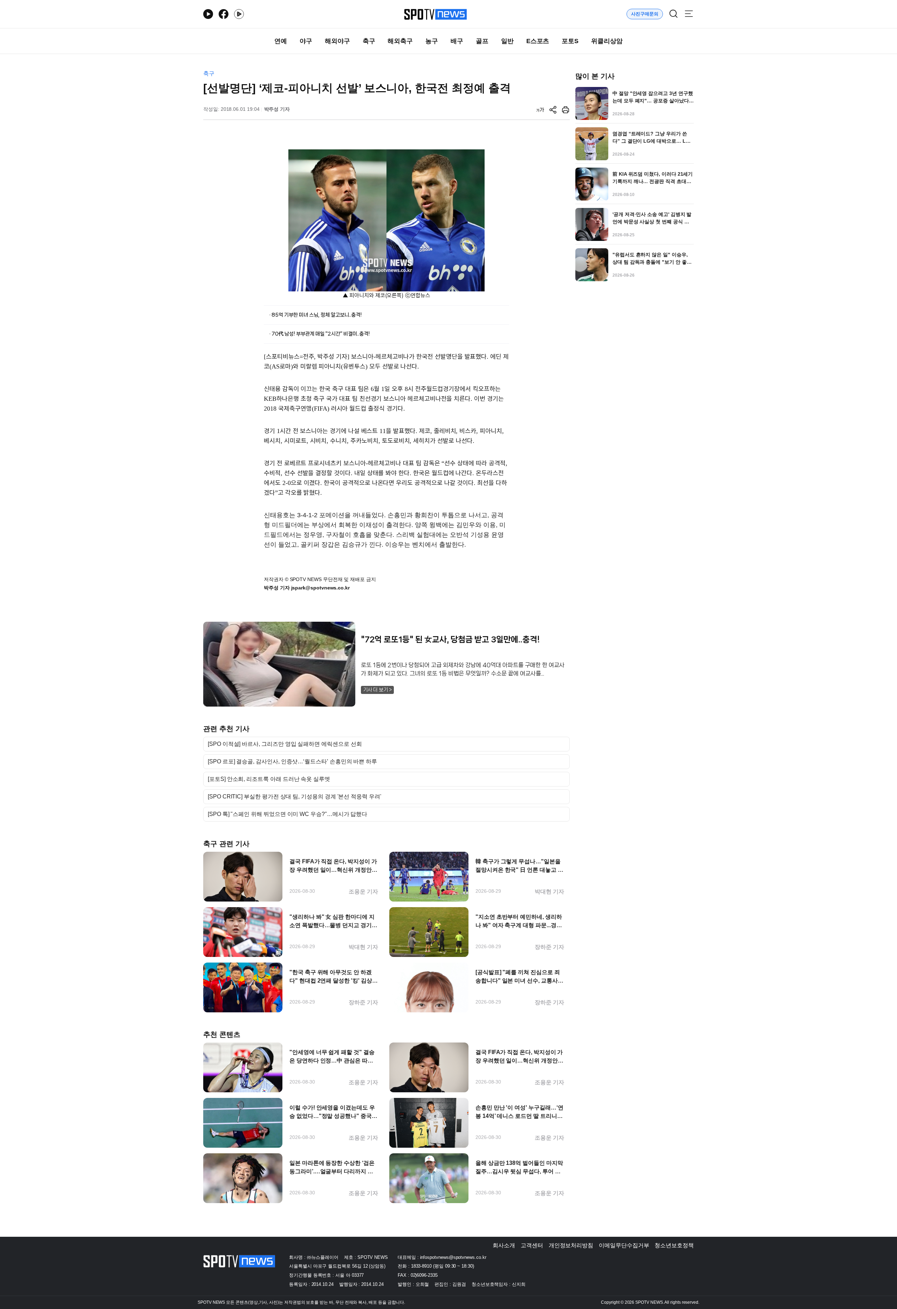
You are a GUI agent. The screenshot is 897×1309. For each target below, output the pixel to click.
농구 (431, 41)
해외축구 (400, 41)
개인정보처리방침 (571, 1245)
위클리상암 (607, 41)
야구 (306, 41)
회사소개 (504, 1245)
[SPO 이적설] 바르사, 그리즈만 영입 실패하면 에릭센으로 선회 (285, 744)
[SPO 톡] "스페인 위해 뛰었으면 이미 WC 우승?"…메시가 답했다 (287, 814)
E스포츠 (537, 41)
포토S (570, 41)
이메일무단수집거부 (624, 1245)
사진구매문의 (644, 13)
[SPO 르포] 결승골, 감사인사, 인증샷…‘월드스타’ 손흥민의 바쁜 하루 (292, 761)
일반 (507, 41)
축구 (369, 41)
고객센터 (532, 1245)
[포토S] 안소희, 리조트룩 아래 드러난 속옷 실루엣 (269, 779)
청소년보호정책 (674, 1245)
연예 (280, 41)
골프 (482, 41)
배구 (457, 41)
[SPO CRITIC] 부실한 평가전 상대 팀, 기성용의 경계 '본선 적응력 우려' (294, 796)
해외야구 (337, 41)
